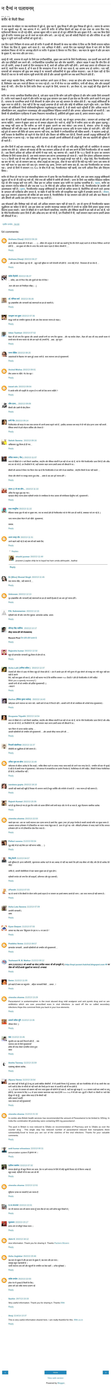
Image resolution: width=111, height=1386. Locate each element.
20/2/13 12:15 (32, 611)
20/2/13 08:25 (24, 353)
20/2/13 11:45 (38, 577)
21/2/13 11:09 (21, 980)
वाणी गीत (11, 420)
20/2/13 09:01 (29, 369)
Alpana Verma (15, 1080)
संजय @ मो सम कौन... (16, 489)
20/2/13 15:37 (28, 745)
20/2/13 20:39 (30, 801)
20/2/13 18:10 (30, 784)
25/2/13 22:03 (24, 1279)
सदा (9, 1037)
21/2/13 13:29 (31, 997)
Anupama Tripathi (17, 716)
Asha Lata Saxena (17, 907)
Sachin (11, 1299)
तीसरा (106, 192)
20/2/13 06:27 (30, 259)
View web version (55, 1378)
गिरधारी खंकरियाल (14, 745)
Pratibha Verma (15, 943)
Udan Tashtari (15, 333)
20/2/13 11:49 (36, 556)
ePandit (12, 889)
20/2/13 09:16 (30, 440)
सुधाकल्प (11, 1222)
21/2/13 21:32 (31, 1114)
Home (55, 1373)
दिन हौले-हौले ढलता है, (28, 638)
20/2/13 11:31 (27, 537)
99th (63, 1303)
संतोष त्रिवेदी (13, 276)
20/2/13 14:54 (33, 716)
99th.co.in (78, 1320)
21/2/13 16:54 (29, 1080)
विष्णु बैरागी (12, 858)
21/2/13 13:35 (28, 1020)
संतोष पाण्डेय (12, 1279)
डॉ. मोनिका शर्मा (14, 299)
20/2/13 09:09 (24, 403)
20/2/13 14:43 (39, 699)
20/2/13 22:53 (31, 818)
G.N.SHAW (13, 1205)
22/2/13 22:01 (25, 1205)
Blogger (61, 1383)
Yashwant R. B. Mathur (19, 960)
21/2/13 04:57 (23, 858)
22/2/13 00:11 (37, 1148)
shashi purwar (23, 556)
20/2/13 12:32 (31, 651)
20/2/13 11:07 (30, 457)
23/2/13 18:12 (22, 1239)
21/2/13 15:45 (18, 1037)
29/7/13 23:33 (22, 1299)
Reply (11, 250)
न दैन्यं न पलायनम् (17, 8)
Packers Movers (61, 1243)
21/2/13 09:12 (38, 960)
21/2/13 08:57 (30, 943)
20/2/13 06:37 (25, 276)
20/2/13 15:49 (30, 762)
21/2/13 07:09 (33, 907)
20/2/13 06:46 (27, 299)
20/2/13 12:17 (30, 628)
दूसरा (22, 189)
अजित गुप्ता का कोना (15, 762)
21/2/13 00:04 (29, 841)
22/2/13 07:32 (26, 1165)
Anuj (10, 1315)
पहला (97, 183)
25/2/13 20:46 (29, 1256)
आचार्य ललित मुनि (14, 1020)
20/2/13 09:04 (25, 386)
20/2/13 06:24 (30, 239)
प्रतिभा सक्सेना (13, 1165)
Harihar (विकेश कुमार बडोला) (20, 699)
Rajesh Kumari (15, 801)
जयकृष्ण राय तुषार (14, 316)
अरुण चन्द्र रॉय (14, 537)
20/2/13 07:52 (29, 333)
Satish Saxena (15, 440)
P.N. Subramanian (17, 611)
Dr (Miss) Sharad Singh (19, 577)
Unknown (13, 594)
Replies (15, 551)
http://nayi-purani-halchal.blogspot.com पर (86, 964)
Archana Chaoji (16, 239)
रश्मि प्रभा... (12, 403)
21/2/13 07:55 (28, 926)
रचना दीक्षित (12, 353)
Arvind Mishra (15, 369)
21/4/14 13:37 (20, 1315)
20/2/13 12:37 (38, 668)
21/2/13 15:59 (30, 1063)
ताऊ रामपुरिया (13, 509)
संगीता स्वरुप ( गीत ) (15, 457)
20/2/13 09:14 (22, 420)
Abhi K (11, 1239)
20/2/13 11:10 (32, 489)
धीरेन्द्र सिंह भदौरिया (15, 628)
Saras (11, 980)
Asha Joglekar (15, 1256)
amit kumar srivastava (19, 1148)
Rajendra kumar (16, 651)
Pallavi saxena (15, 841)
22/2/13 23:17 (21, 1222)
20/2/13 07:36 (28, 316)
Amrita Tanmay (15, 1063)
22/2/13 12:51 (31, 1185)
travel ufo (13, 386)
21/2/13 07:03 (23, 889)
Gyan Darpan (14, 926)
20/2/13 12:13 (25, 594)
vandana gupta (15, 784)
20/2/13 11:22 (25, 509)
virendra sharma (16, 818)
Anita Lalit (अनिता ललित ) (19, 668)
